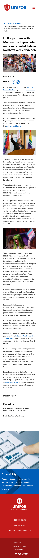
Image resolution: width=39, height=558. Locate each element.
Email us (6, 489)
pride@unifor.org (11, 382)
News (10, 23)
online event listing (13, 126)
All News (18, 23)
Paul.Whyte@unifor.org (16, 416)
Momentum (30, 90)
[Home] (16, 8)
